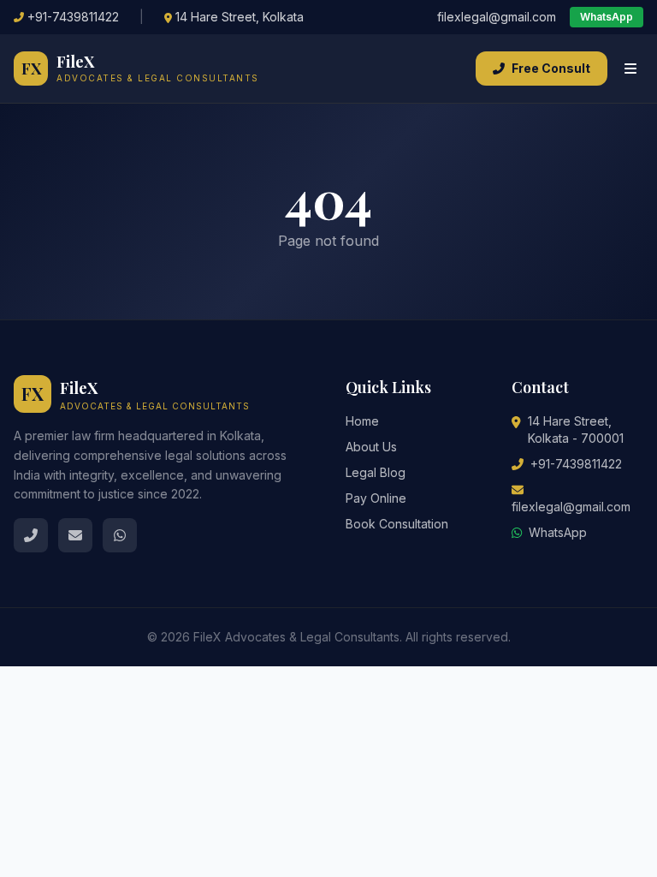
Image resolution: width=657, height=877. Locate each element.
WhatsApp (606, 16)
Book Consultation (397, 523)
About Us (371, 446)
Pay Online (376, 498)
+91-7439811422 (73, 16)
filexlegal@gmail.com (496, 16)
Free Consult (551, 68)
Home (362, 421)
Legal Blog (375, 472)
